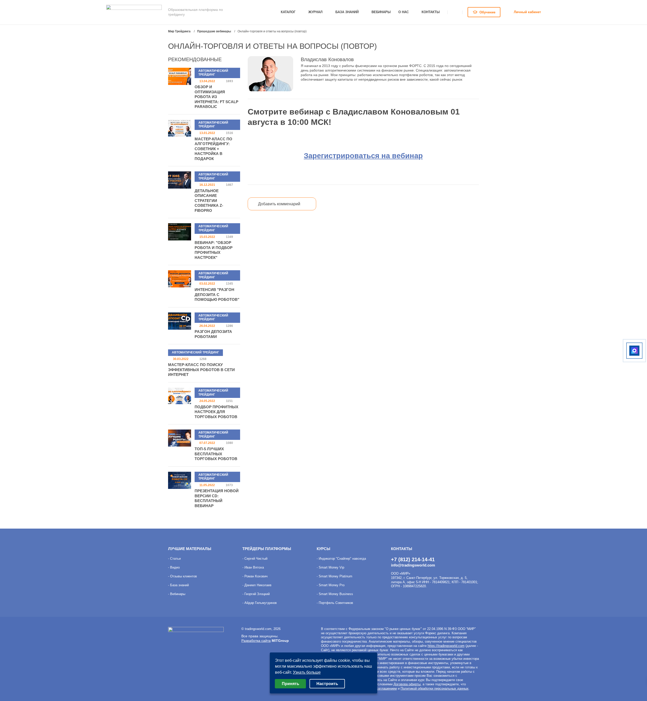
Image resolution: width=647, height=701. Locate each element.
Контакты (431, 12)
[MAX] (634, 351)
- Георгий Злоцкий (256, 594)
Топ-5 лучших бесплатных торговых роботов (216, 454)
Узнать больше (307, 672)
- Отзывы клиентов (182, 576)
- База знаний (178, 585)
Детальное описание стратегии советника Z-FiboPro (209, 201)
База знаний (347, 12)
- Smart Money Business (335, 594)
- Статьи (174, 558)
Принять (290, 684)
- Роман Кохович (255, 576)
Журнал (315, 12)
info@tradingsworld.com (413, 565)
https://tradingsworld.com (446, 646)
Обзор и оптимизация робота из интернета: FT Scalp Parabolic (216, 97)
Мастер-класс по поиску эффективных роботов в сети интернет (201, 370)
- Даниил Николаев (256, 585)
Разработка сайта (256, 641)
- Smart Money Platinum (334, 576)
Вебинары (381, 12)
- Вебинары (176, 594)
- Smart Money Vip (330, 567)
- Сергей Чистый (254, 558)
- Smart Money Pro (330, 585)
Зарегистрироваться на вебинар (363, 155)
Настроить (327, 684)
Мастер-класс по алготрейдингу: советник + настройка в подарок (213, 149)
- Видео (174, 567)
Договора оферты (407, 684)
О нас (403, 12)
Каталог (288, 12)
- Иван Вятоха (253, 567)
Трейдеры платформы (266, 549)
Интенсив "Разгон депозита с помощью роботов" (217, 294)
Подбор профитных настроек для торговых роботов (216, 412)
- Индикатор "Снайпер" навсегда (341, 558)
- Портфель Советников (335, 603)
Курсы (323, 549)
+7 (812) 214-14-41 (413, 559)
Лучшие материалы (189, 549)
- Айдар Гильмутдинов (259, 603)
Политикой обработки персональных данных (435, 688)
